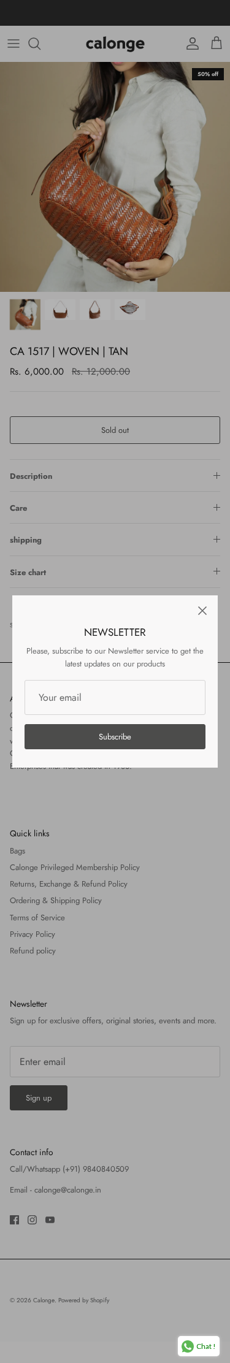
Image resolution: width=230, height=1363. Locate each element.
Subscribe (115, 737)
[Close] (202, 610)
